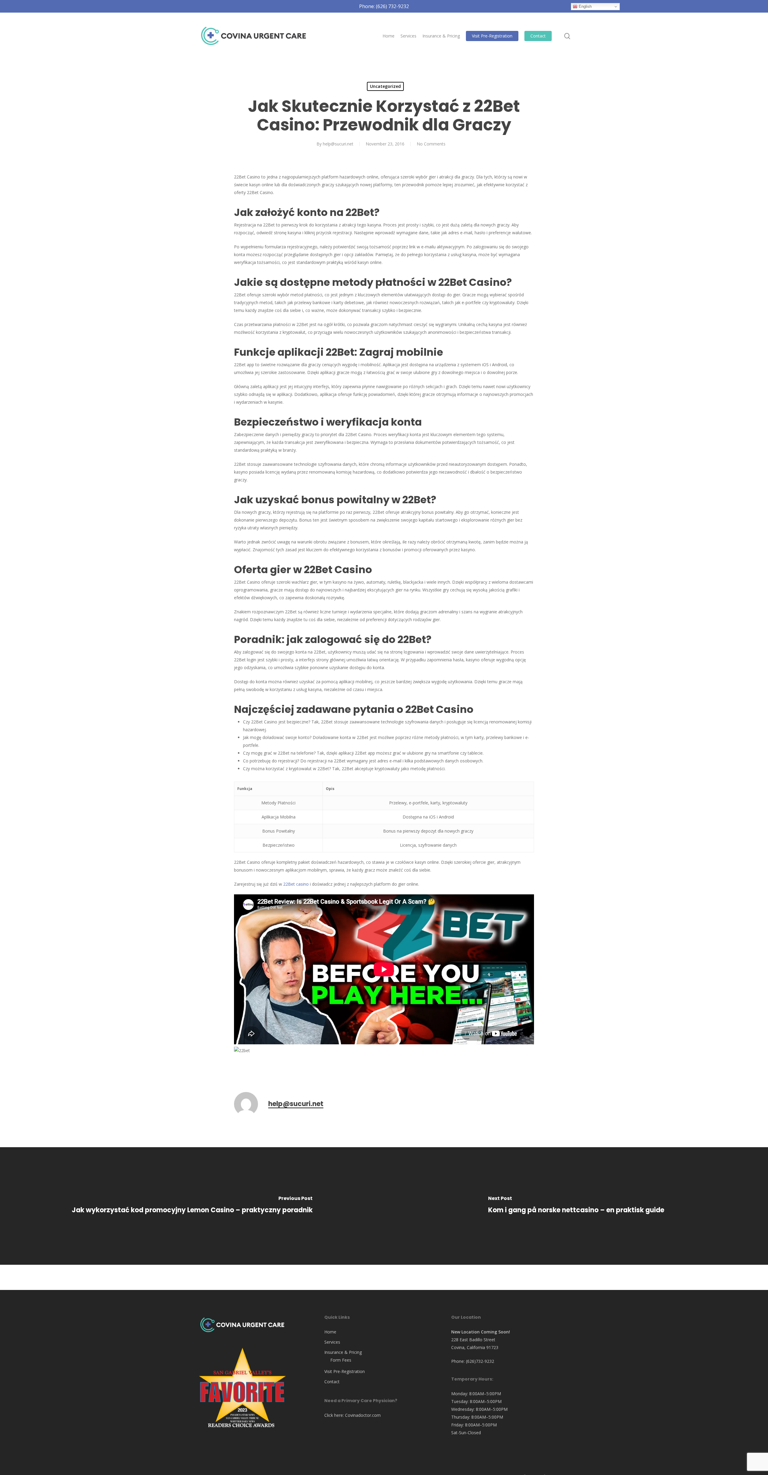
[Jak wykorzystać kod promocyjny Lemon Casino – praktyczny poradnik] (192, 1206)
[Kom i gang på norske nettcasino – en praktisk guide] (576, 1206)
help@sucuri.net (338, 144)
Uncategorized (385, 86)
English (585, 6)
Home (330, 1332)
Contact (332, 1381)
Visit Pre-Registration (344, 1371)
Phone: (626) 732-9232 (384, 6)
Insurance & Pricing (343, 1352)
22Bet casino (296, 884)
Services (332, 1342)
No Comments (431, 144)
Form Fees (340, 1360)
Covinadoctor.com (363, 1415)
